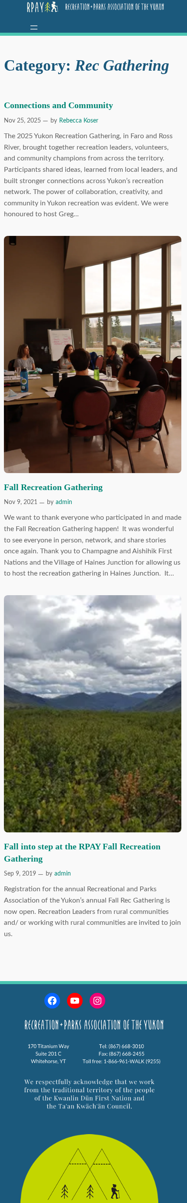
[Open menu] (34, 27)
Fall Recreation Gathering (53, 487)
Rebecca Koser (78, 121)
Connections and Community (58, 105)
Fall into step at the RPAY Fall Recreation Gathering (82, 852)
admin (64, 502)
